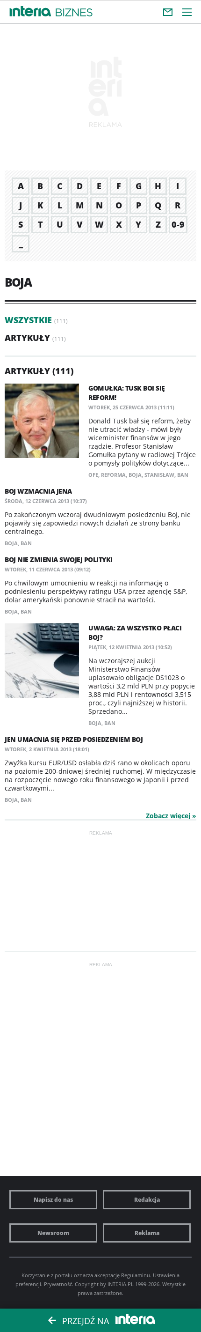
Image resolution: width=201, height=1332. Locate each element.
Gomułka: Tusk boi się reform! (126, 393)
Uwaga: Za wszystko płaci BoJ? (134, 632)
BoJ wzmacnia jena (38, 491)
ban (182, 474)
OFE (93, 474)
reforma (113, 474)
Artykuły (27, 337)
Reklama (147, 1233)
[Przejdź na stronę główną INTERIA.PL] (30, 12)
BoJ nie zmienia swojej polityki (59, 559)
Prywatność (58, 1284)
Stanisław (159, 474)
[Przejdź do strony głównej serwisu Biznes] (74, 13)
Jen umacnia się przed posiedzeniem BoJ (74, 739)
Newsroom (53, 1233)
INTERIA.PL (121, 1284)
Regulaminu (135, 1275)
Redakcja (147, 1200)
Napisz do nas (53, 1200)
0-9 (178, 224)
